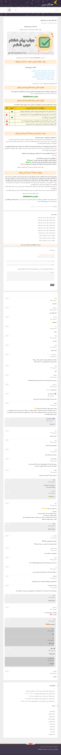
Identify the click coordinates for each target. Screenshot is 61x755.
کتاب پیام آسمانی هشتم (41, 206)
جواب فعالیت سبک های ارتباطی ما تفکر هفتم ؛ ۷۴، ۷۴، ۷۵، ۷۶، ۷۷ (39, 699)
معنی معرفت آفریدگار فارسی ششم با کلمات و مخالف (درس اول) (40, 691)
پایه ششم (52, 724)
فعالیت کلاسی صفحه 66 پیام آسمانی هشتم (44, 73)
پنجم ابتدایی (51, 721)
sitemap (40, 749)
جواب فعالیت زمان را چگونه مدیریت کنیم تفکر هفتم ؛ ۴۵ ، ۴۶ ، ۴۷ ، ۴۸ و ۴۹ (37, 701)
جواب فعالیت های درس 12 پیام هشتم (46, 225)
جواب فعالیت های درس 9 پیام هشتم (46, 233)
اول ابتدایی (51, 711)
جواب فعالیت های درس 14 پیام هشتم (46, 220)
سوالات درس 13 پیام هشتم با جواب (47, 240)
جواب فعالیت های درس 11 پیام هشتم (46, 228)
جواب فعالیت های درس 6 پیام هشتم (49, 20)
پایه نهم (52, 732)
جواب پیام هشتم (34, 206)
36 (42, 23)
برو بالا (30, 744)
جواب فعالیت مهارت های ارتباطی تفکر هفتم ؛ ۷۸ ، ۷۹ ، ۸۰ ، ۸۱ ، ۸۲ (39, 694)
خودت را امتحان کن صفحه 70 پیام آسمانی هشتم (43, 77)
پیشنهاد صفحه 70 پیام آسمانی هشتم (45, 79)
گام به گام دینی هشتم (48, 206)
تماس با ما (49, 749)
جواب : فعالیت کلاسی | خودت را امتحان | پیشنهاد (43, 71)
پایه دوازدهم (51, 734)
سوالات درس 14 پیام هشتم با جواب (47, 238)
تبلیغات (44, 749)
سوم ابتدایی (51, 716)
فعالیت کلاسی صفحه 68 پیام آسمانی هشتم (44, 75)
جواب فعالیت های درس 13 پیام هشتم (46, 223)
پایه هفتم (52, 727)
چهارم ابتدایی (51, 719)
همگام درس (55, 749)
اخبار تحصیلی (51, 714)
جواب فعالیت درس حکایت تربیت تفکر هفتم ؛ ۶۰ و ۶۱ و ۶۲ (41, 696)
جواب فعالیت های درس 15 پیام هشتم (46, 218)
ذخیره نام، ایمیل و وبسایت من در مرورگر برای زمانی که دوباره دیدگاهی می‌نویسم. (35, 269)
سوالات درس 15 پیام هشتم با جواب (47, 235)
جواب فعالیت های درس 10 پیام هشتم (46, 230)
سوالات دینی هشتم (42, 199)
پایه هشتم (52, 729)
